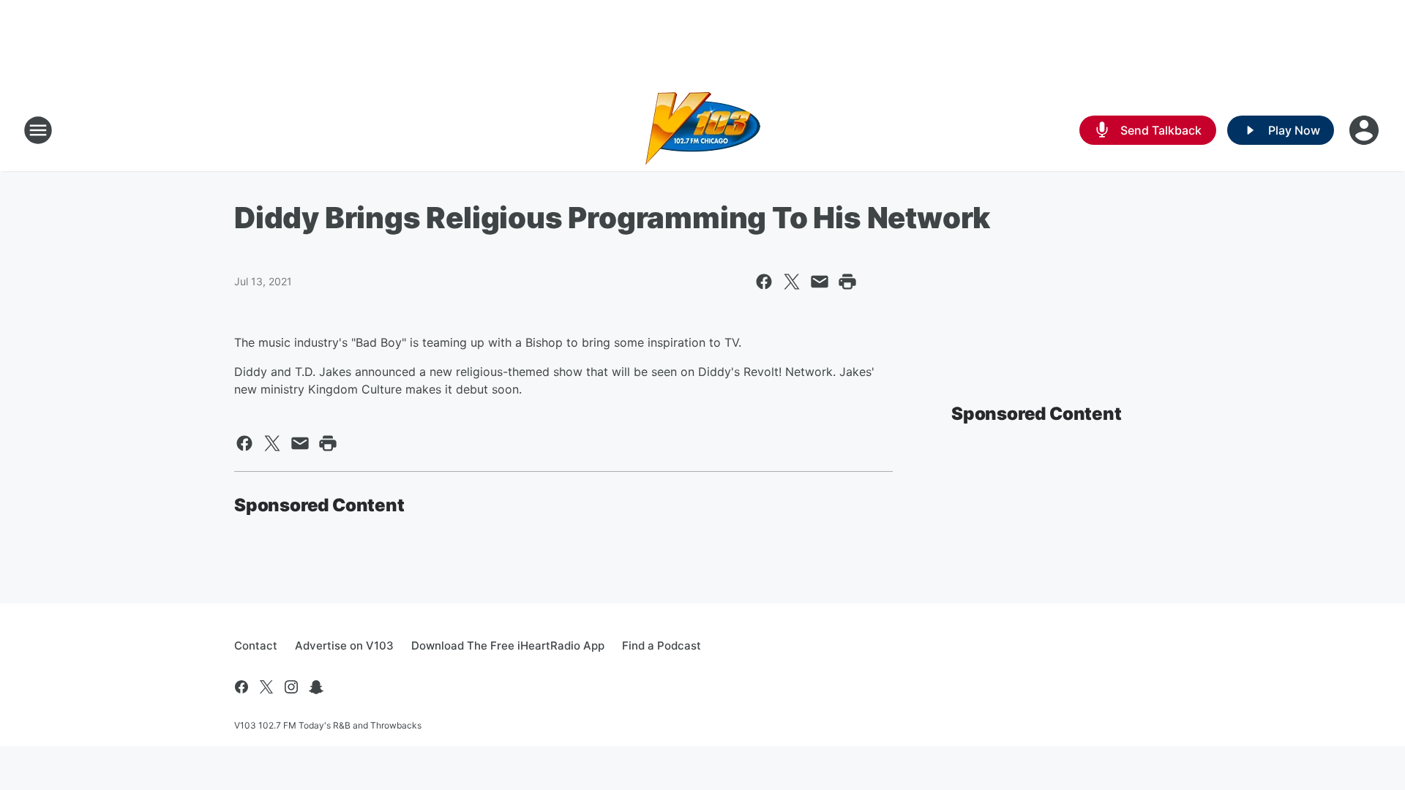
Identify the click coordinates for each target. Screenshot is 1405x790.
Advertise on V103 (344, 645)
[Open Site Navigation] (38, 130)
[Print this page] (847, 281)
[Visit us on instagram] (291, 687)
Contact (255, 645)
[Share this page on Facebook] (764, 281)
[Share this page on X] (792, 281)
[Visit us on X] (266, 687)
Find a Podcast (661, 645)
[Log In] (1365, 130)
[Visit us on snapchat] (316, 687)
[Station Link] (702, 130)
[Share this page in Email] (819, 281)
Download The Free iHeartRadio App (507, 645)
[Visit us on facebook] (241, 687)
